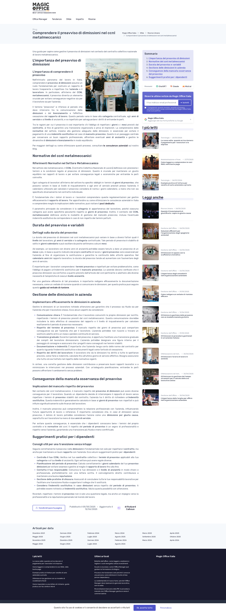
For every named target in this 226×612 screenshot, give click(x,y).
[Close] (160, 298)
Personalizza (165, 608)
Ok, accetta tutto (144, 608)
